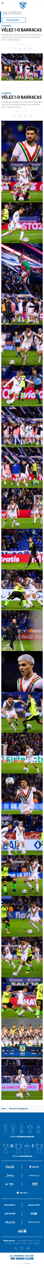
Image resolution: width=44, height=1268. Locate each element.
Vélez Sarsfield (23, 5)
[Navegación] (2, 3)
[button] (14, 49)
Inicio (3, 1109)
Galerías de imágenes (18, 1109)
